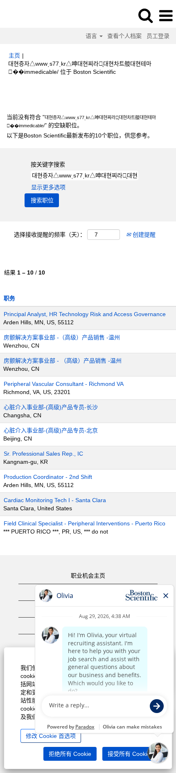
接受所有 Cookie (129, 754)
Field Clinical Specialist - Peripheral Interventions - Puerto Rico (84, 523)
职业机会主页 (88, 575)
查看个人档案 (124, 36)
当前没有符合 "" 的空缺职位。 (81, 121)
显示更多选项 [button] (48, 187)
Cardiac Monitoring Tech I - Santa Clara (55, 500)
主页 (14, 55)
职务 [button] (9, 298)
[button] (166, 15)
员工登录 (158, 36)
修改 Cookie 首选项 (51, 736)
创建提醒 (143, 234)
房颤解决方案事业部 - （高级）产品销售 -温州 (63, 360)
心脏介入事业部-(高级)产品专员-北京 (51, 430)
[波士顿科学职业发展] (29, 15)
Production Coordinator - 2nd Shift (48, 477)
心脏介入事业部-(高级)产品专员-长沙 (51, 407)
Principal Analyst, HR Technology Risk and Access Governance (85, 314)
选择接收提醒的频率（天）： (50, 234)
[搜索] (145, 15)
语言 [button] (92, 36)
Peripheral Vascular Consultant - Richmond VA (64, 384)
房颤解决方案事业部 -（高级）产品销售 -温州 (62, 337)
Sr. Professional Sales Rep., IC (43, 453)
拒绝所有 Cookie (70, 754)
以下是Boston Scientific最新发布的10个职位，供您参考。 (80, 135)
